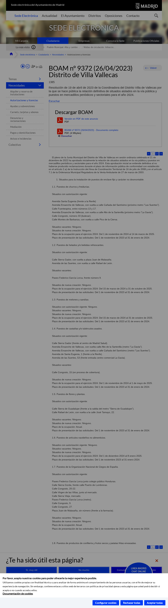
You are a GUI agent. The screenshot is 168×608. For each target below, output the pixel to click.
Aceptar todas (155, 602)
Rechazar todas (131, 602)
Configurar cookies (105, 602)
